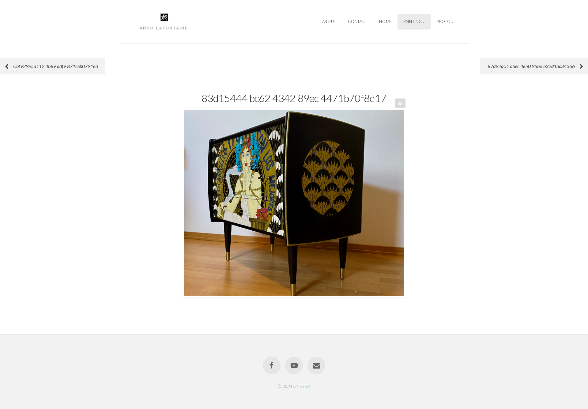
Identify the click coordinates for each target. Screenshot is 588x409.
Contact (357, 21)
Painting (412, 21)
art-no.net (301, 386)
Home (385, 21)
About (329, 21)
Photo (443, 21)
